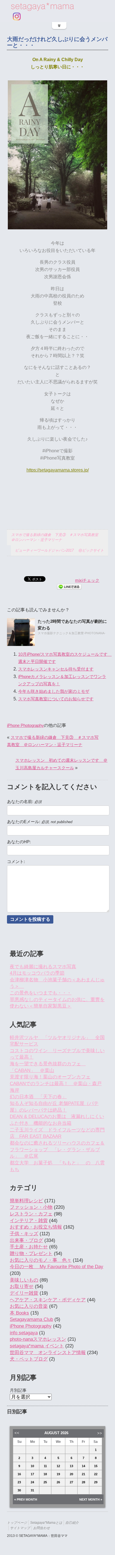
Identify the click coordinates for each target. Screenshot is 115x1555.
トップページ (17, 1522)
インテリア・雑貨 (29, 1220)
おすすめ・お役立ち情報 (36, 1227)
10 (32, 1466)
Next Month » (90, 1499)
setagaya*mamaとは (46, 1522)
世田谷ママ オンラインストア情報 (48, 1352)
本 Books (19, 1313)
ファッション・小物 (31, 1207)
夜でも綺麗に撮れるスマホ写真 (43, 966)
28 (83, 1482)
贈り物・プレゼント (31, 1253)
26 (58, 1482)
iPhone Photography (25, 725)
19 (58, 1474)
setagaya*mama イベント (37, 1346)
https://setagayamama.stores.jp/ (58, 469)
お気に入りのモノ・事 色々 (40, 1260)
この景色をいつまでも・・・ (40, 993)
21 (83, 1474)
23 (19, 1482)
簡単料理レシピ (26, 1200)
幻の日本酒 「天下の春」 (38, 1096)
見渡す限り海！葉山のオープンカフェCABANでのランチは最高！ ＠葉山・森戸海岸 (56, 1083)
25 (45, 1482)
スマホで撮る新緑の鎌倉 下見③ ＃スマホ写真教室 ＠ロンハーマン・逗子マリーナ (56, 537)
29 (95, 1482)
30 (19, 1490)
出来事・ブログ (26, 1240)
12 (58, 1466)
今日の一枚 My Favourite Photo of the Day (56, 1266)
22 (95, 1474)
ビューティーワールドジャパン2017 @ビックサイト (59, 550)
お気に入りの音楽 (29, 1306)
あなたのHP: (19, 842)
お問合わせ (41, 1528)
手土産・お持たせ (29, 1246)
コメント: (16, 861)
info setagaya (24, 1332)
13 (71, 1466)
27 (71, 1482)
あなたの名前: (24, 801)
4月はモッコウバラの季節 (37, 973)
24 (32, 1482)
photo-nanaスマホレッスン (38, 1339)
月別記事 (18, 1390)
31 (32, 1490)
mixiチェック (87, 580)
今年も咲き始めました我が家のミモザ (53, 691)
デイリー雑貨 (24, 1293)
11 (45, 1466)
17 (32, 1474)
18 (45, 1474)
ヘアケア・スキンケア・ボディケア (48, 1299)
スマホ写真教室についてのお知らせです (56, 698)
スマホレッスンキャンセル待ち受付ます (56, 669)
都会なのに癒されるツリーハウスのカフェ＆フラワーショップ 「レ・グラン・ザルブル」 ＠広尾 (57, 1149)
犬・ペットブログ (29, 1359)
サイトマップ (20, 1528)
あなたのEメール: (39, 821)
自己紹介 (72, 1522)
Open (59, 25)
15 (95, 1466)
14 (83, 1466)
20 (71, 1474)
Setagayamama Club (31, 1319)
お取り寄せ (21, 1286)
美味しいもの (24, 1280)
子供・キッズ (24, 1233)
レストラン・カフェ (31, 1214)
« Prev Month (25, 1499)
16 (19, 1474)
